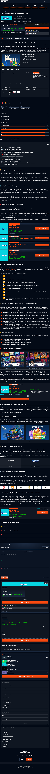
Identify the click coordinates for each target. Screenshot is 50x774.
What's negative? (6, 568)
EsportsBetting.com (4, 11)
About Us (18, 755)
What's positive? (6, 560)
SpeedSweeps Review (7, 688)
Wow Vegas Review (7, 719)
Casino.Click (5, 746)
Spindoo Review (6, 705)
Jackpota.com (6, 737)
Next (48, 6)
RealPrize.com (6, 731)
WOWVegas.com (6, 743)
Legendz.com (6, 741)
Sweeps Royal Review (7, 697)
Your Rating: (3, 554)
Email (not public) (29, 551)
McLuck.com (5, 734)
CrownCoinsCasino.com (8, 736)
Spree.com (5, 744)
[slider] (11, 554)
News (23, 755)
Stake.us (5, 732)
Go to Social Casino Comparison (24, 676)
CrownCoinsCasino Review (12, 661)
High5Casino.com (7, 739)
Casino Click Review (7, 709)
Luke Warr (4, 139)
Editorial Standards (29, 755)
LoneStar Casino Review (12, 669)
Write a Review (45, 547)
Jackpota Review (6, 691)
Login (22, 759)
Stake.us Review (10, 657)
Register (29, 759)
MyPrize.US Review (11, 665)
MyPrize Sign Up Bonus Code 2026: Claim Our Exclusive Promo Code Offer (17, 649)
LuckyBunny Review (7, 702)
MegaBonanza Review (7, 685)
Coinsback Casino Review (8, 694)
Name (3, 551)
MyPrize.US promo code (10, 269)
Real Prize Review (10, 673)
